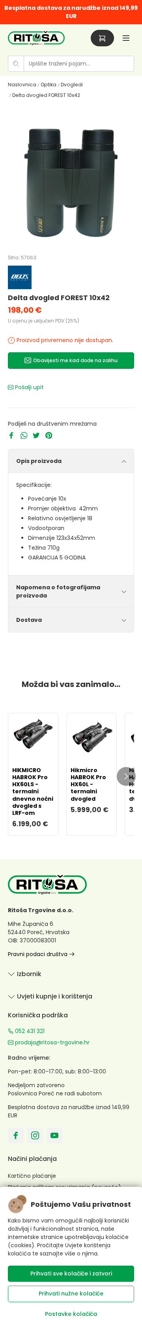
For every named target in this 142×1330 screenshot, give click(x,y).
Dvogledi (72, 84)
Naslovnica (22, 84)
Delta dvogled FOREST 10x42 (46, 95)
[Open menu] (126, 38)
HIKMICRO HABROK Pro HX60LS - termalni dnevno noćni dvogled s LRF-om (32, 791)
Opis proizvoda (39, 461)
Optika (48, 84)
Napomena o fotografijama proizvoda (58, 591)
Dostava (29, 620)
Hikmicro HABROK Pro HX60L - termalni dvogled (88, 784)
